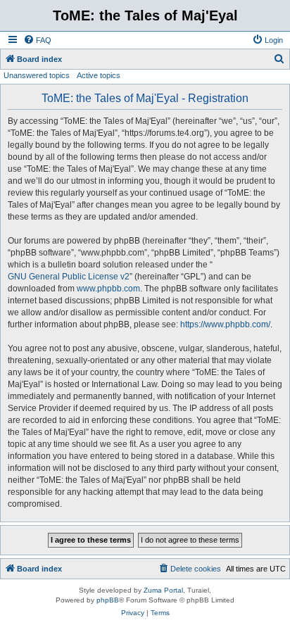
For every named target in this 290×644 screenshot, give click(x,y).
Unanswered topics (37, 75)
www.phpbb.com (108, 288)
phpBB (107, 600)
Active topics (98, 75)
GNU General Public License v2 (69, 277)
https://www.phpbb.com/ (225, 324)
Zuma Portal (163, 590)
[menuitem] (37, 40)
